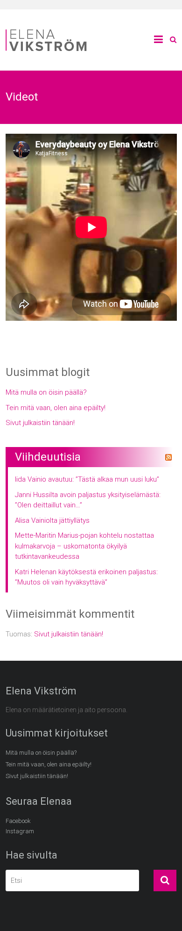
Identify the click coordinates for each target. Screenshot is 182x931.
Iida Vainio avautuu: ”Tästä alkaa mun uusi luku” (87, 479)
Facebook (18, 820)
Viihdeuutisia (48, 456)
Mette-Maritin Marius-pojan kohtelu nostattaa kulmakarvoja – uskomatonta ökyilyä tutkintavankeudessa (84, 546)
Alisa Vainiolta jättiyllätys (52, 520)
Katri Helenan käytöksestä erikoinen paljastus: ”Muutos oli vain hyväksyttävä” (86, 577)
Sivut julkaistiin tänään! (40, 423)
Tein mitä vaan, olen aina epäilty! (55, 408)
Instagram (20, 831)
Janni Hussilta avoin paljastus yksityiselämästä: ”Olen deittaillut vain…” (88, 500)
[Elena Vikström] (48, 31)
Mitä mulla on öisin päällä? (46, 392)
